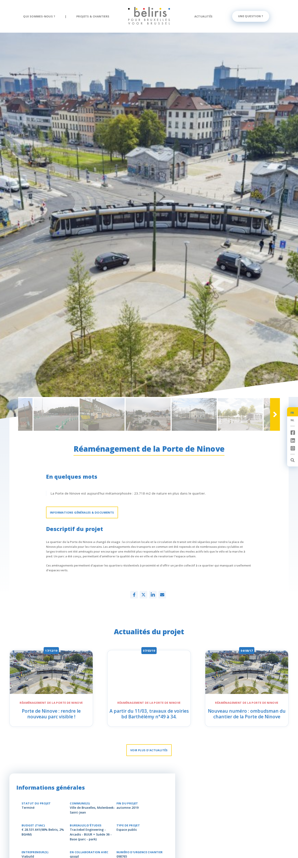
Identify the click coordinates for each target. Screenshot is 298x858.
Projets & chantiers (93, 16)
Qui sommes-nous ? (39, 16)
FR (292, 413)
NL (293, 420)
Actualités (203, 16)
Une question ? (250, 16)
